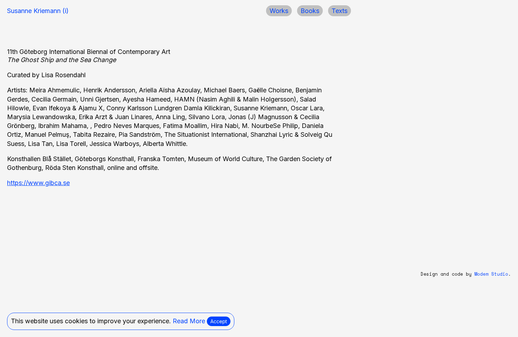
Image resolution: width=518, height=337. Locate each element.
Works (279, 10)
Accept (218, 321)
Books (310, 10)
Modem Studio (491, 274)
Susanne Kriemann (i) (38, 10)
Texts (339, 10)
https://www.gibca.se (38, 182)
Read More (189, 321)
